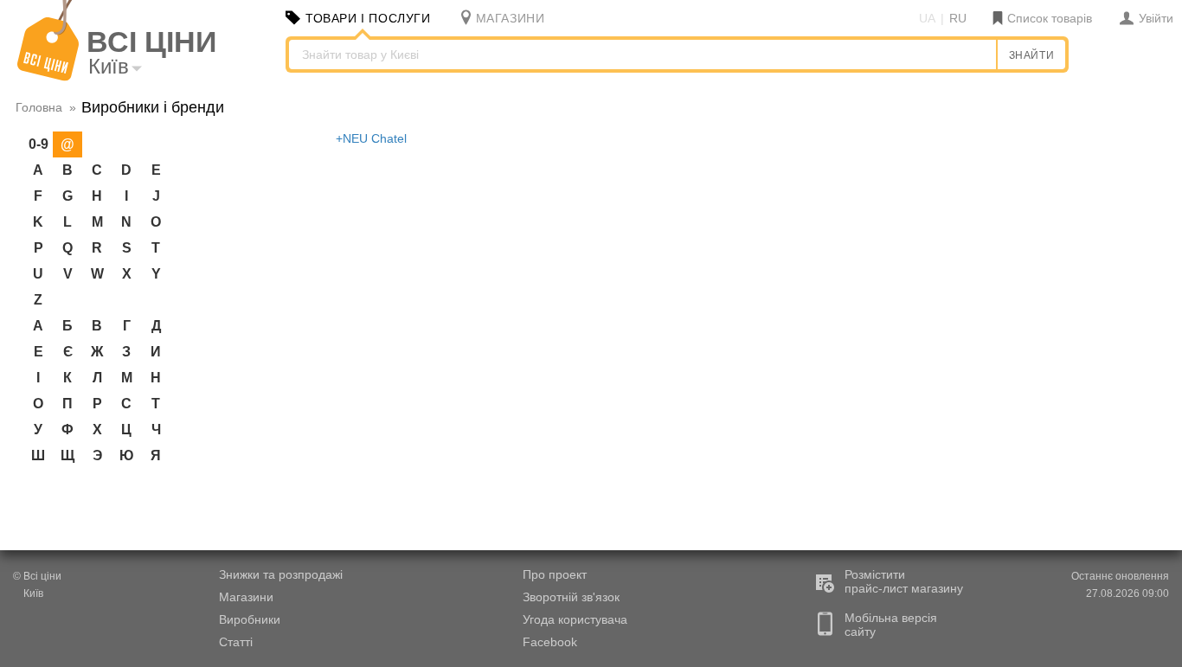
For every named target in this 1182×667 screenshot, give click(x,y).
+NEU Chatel (371, 138)
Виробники (249, 619)
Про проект (555, 574)
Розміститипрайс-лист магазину (904, 581)
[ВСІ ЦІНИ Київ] (48, 77)
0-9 (38, 144)
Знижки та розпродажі (281, 574)
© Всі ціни (37, 576)
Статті (236, 642)
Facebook (550, 642)
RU (958, 18)
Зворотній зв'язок (571, 597)
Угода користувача (575, 619)
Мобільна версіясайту (891, 624)
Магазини (246, 597)
